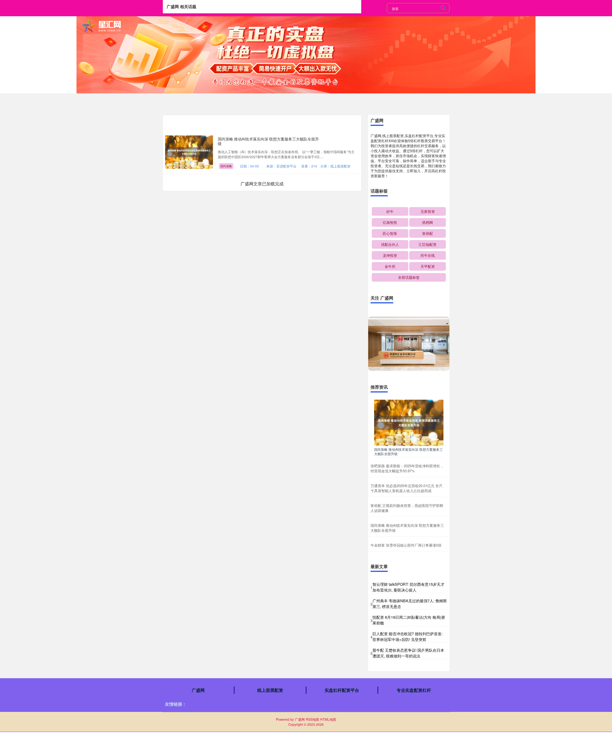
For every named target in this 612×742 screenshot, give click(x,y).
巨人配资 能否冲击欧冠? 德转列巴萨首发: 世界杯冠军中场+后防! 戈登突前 (407, 636)
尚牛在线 (428, 255)
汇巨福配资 (428, 244)
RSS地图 (312, 719)
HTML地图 (328, 719)
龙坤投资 (390, 255)
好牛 (389, 211)
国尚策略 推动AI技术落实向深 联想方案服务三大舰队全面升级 (268, 141)
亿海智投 (390, 222)
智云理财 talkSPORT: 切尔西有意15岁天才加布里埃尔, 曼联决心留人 (408, 587)
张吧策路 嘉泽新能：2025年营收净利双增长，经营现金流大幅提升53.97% (407, 468)
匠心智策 (390, 233)
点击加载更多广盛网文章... (262, 183)
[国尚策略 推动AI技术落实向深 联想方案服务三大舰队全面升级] (408, 422)
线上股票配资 (270, 690)
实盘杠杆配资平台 (342, 690)
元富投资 (428, 211)
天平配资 (428, 266)
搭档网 (427, 222)
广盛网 (198, 690)
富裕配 (427, 233)
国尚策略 (226, 166)
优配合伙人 (390, 244)
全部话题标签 (409, 277)
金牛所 (390, 266)
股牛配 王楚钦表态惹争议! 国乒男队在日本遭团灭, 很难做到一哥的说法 (408, 653)
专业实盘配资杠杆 (414, 690)
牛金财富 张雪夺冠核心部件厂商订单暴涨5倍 (406, 545)
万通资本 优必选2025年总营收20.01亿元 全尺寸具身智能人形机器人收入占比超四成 (407, 488)
